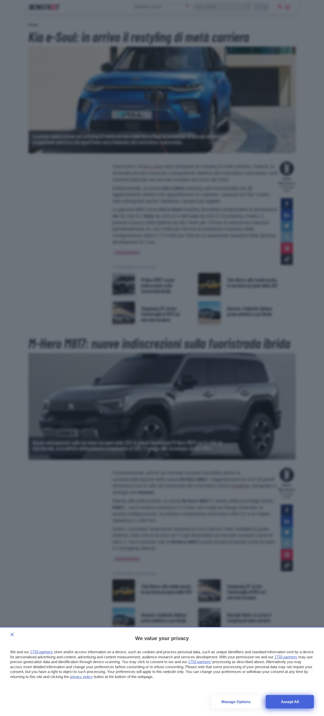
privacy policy (81, 677)
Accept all (290, 702)
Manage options (236, 702)
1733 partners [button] (41, 652)
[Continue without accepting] (12, 635)
